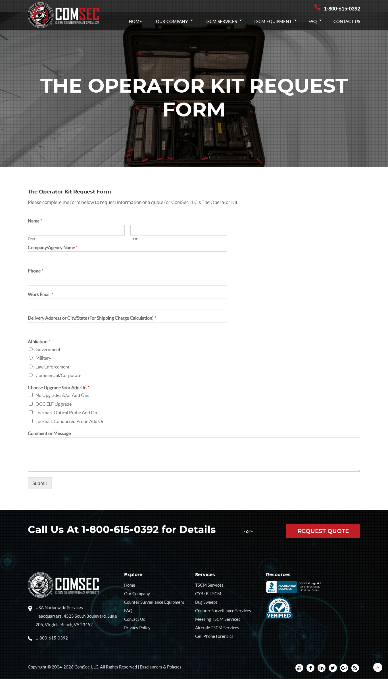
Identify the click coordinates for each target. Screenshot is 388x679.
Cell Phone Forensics (214, 636)
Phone (35, 270)
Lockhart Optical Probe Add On (66, 412)
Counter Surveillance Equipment (154, 602)
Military (43, 358)
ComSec (81, 667)
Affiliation (39, 341)
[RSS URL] (355, 668)
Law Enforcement (53, 366)
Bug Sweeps (206, 602)
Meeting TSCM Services (217, 619)
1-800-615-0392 (342, 9)
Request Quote (323, 531)
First (31, 239)
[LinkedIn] (322, 668)
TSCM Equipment (273, 21)
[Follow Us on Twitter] (333, 668)
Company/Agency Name (53, 247)
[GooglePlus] (344, 668)
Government (48, 349)
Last (133, 239)
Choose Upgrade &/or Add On (58, 387)
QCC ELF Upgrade (54, 404)
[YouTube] (299, 668)
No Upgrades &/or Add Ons (62, 395)
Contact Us (346, 21)
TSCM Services (221, 21)
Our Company (172, 21)
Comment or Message (49, 433)
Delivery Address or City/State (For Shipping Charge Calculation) (92, 317)
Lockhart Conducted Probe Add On (70, 421)
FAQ (312, 21)
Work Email (40, 294)
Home (135, 21)
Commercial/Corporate (58, 375)
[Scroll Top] (377, 667)
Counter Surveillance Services (223, 610)
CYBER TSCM (208, 593)
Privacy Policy (137, 627)
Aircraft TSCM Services (217, 627)
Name (35, 220)
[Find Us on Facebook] (310, 668)
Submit (39, 483)
